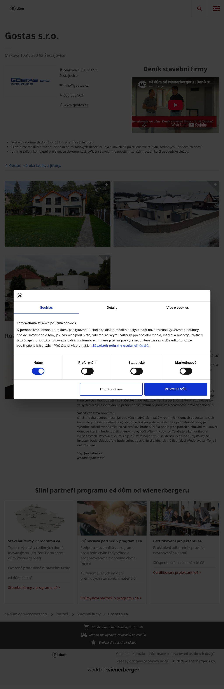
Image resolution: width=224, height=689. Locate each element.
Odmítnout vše (111, 389)
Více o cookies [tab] (177, 307)
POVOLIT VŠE (176, 389)
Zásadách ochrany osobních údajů (121, 345)
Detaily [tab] (112, 307)
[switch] (87, 371)
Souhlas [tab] (46, 307)
